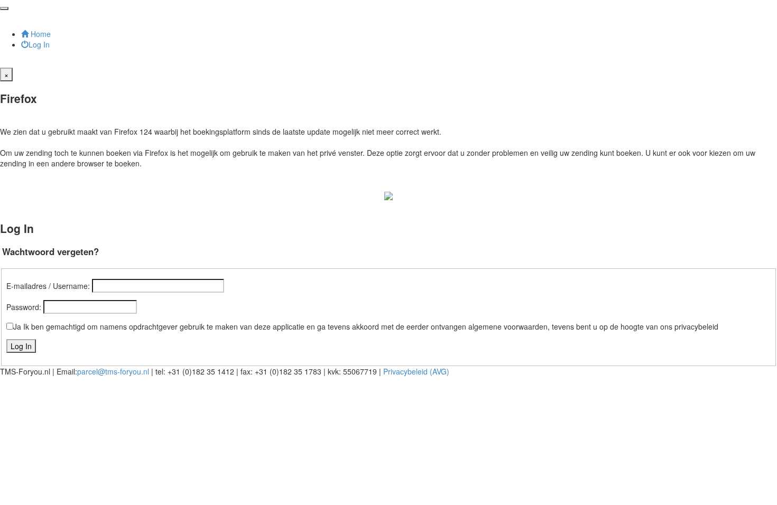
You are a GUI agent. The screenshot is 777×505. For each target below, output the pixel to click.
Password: (23, 307)
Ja (17, 326)
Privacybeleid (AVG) (416, 371)
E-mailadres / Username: (48, 285)
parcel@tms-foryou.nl (113, 371)
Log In (39, 44)
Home (40, 34)
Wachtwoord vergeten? (50, 251)
